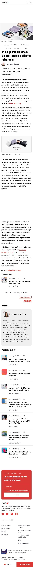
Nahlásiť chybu (24, 297)
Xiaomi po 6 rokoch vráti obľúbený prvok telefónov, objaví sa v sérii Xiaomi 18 (19, 437)
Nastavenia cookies (24, 543)
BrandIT (3, 531)
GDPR (19, 540)
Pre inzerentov (5, 528)
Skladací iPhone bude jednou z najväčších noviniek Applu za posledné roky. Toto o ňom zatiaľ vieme (20, 404)
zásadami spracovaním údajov (21, 490)
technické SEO (6, 559)
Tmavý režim (5, 520)
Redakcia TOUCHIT (14, 393)
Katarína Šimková (13, 64)
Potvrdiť (16, 495)
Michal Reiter (13, 379)
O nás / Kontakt (6, 525)
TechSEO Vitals (21, 559)
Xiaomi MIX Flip (14, 104)
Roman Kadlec (13, 364)
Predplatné (4, 534)
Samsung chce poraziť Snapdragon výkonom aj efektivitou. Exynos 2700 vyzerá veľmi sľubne (19, 421)
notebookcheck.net (13, 270)
